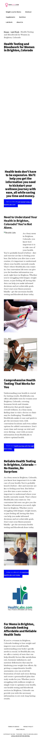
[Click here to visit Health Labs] (20, 599)
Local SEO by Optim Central (20, 736)
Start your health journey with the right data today (19, 447)
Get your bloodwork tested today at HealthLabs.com (18, 203)
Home (6, 32)
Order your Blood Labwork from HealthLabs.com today (16, 573)
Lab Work (15, 32)
